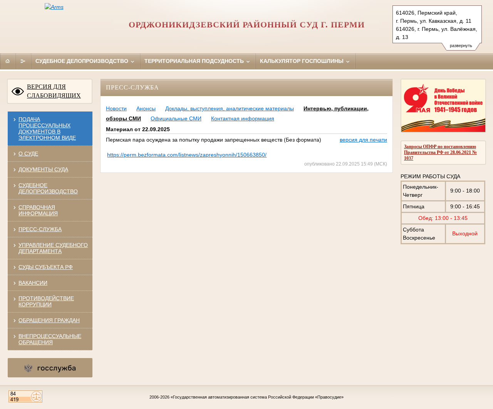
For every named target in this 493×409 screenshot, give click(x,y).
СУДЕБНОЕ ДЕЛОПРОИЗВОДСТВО (48, 188)
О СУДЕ (28, 153)
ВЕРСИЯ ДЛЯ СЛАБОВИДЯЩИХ (54, 91)
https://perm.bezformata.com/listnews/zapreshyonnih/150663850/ (187, 155)
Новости (116, 108)
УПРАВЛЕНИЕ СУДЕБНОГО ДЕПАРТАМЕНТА (53, 248)
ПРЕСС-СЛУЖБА (40, 229)
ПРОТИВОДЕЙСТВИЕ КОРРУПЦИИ (46, 301)
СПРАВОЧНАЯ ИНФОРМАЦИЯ (38, 210)
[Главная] (7, 61)
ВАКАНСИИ (32, 283)
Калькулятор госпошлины (302, 61)
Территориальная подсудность (194, 61)
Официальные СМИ (176, 118)
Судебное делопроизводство (82, 61)
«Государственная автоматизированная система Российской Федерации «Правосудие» (257, 397)
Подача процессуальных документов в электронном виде (47, 128)
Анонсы (146, 108)
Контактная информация (242, 118)
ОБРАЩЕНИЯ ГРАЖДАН (49, 320)
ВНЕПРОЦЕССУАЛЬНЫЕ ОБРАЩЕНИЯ (49, 339)
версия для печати (363, 140)
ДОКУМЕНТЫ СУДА (43, 169)
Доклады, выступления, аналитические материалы (229, 108)
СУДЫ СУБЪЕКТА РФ (45, 267)
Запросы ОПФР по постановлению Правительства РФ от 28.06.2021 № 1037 (440, 152)
